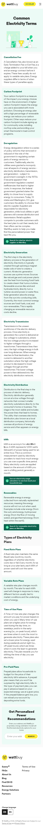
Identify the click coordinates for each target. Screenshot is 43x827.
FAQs (4, 770)
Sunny (6, 766)
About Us (6, 774)
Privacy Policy (20, 823)
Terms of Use (28, 766)
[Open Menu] (40, 4)
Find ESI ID (7, 782)
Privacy (26, 770)
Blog (4, 778)
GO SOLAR (29, 4)
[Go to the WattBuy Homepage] (9, 4)
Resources (7, 786)
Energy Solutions (10, 790)
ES (10, 812)
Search (31, 736)
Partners (6, 793)
